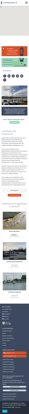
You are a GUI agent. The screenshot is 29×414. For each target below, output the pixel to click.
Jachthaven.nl (10, 2)
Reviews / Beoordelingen (8, 338)
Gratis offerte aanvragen (14, 195)
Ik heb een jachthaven (14, 386)
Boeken (4, 333)
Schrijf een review (14, 122)
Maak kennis (5, 311)
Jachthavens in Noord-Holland (9, 396)
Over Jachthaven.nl (6, 309)
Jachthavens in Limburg (7, 371)
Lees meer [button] (17, 407)
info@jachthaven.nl (9, 353)
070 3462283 (10, 356)
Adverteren (6, 319)
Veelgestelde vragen (7, 331)
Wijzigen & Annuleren (7, 335)
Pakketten (6, 316)
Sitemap (4, 345)
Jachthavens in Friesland (8, 364)
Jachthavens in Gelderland (8, 366)
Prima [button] (4, 411)
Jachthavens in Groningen (8, 369)
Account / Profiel (6, 340)
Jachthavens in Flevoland (8, 362)
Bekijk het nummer (12, 54)
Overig (3, 343)
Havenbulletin (7, 314)
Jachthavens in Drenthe (7, 359)
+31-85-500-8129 (11, 52)
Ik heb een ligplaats (14, 390)
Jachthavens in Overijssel (8, 399)
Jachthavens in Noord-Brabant (9, 394)
